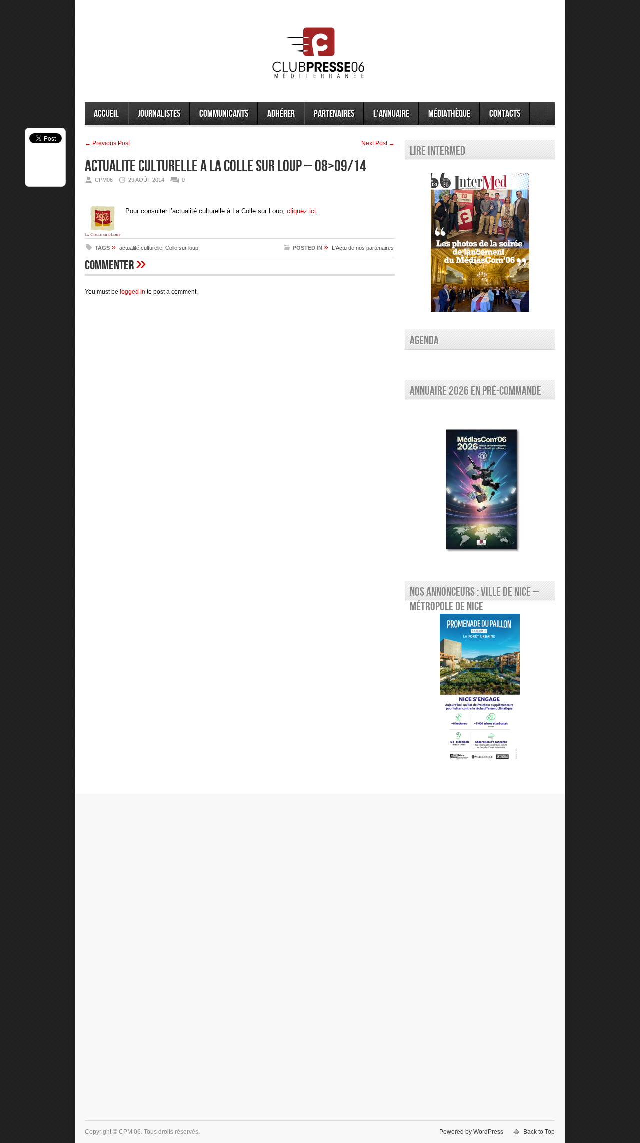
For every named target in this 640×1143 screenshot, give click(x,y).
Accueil (106, 114)
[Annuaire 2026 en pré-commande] (480, 488)
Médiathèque (449, 114)
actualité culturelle (141, 248)
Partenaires (334, 114)
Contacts (505, 114)
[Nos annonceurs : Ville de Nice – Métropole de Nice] (480, 689)
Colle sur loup (182, 248)
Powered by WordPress (472, 1131)
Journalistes (159, 114)
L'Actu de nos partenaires (363, 248)
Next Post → (378, 143)
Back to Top (539, 1131)
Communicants (224, 114)
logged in (133, 291)
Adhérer (281, 114)
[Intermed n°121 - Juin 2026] (480, 242)
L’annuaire (392, 114)
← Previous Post (107, 143)
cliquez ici (301, 211)
